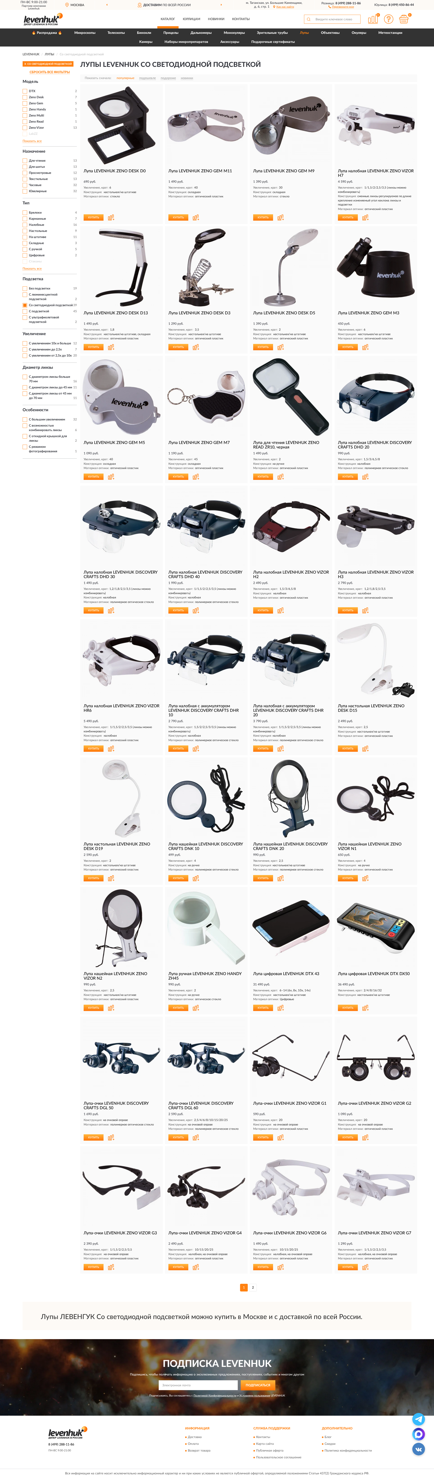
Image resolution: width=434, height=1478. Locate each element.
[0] (404, 19)
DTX (32, 91)
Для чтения (37, 160)
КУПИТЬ (93, 217)
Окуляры (359, 33)
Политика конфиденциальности (348, 1450)
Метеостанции (390, 33)
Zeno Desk (36, 97)
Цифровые (37, 255)
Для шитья (37, 166)
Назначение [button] (34, 151)
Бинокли (144, 33)
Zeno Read (36, 121)
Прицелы (170, 33)
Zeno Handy (37, 109)
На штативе (37, 237)
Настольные (38, 231)
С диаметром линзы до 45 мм (50, 387)
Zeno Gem (36, 103)
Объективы (330, 33)
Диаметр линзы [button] (38, 368)
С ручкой (35, 249)
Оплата (193, 1444)
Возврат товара (199, 1450)
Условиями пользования (254, 1395)
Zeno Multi (36, 115)
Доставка (195, 1437)
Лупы (304, 33)
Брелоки (35, 212)
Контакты (241, 19)
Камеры (145, 42)
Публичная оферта (269, 1450)
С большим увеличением (47, 419)
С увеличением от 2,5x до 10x (50, 355)
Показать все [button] (32, 141)
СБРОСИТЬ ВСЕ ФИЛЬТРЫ (50, 72)
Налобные (36, 224)
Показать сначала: (98, 78)
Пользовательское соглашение (278, 1457)
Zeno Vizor (36, 127)
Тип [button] (26, 203)
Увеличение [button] (34, 334)
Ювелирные (38, 191)
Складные (36, 243)
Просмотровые (40, 173)
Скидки (330, 1444)
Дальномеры (201, 33)
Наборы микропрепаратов (186, 42)
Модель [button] (30, 82)
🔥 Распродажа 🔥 (47, 33)
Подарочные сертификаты (273, 42)
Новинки (216, 19)
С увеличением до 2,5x (45, 349)
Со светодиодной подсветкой (51, 305)
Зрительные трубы (272, 33)
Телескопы (116, 33)
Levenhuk (34, 8)
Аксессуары (229, 42)
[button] (341, 6)
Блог (328, 1437)
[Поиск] (308, 19)
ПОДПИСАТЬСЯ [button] (258, 1385)
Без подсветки (39, 288)
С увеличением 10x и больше (50, 343)
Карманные (37, 218)
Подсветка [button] (33, 279)
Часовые (35, 185)
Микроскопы (84, 33)
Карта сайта (265, 1444)
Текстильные (38, 179)
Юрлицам (191, 19)
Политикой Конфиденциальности (214, 1395)
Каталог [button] (168, 19)
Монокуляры (234, 33)
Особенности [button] (35, 410)
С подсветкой (39, 311)
